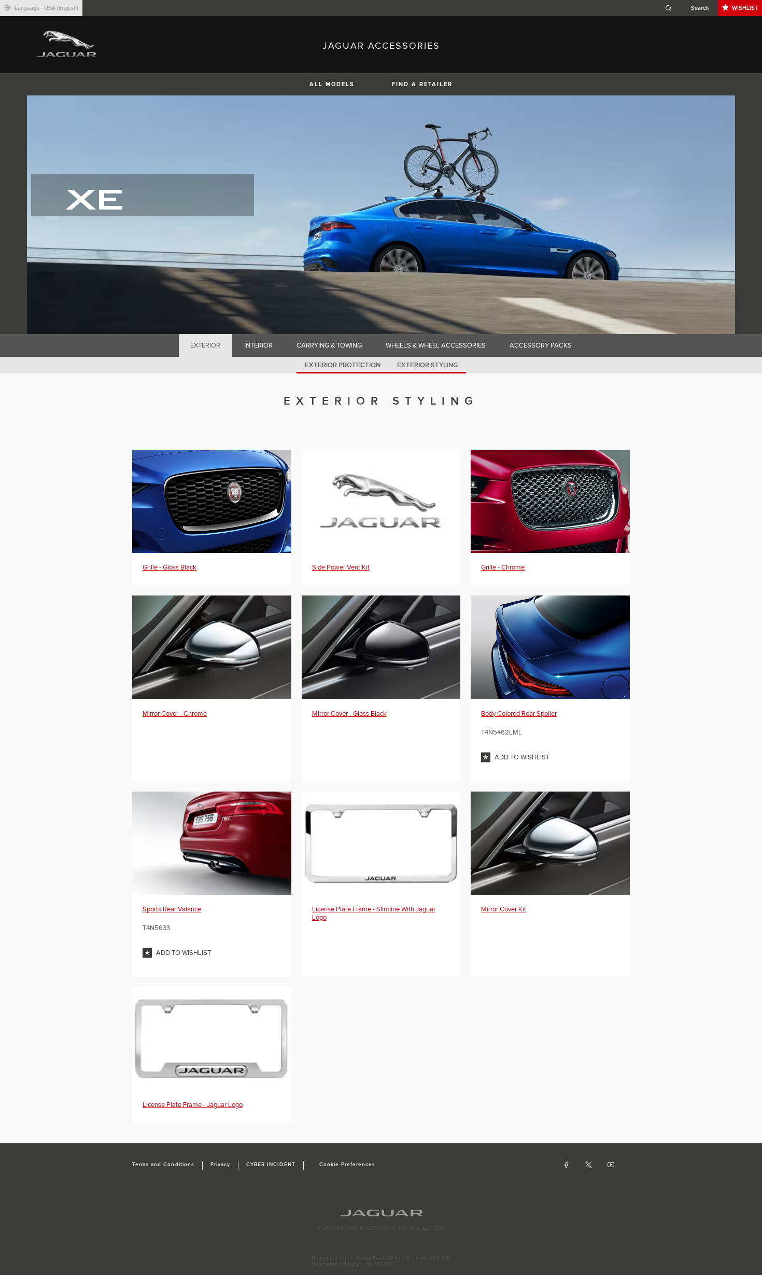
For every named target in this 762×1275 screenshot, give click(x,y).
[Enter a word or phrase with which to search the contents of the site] (690, 8)
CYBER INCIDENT (270, 1164)
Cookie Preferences (347, 1164)
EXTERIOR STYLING (427, 365)
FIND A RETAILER (422, 84)
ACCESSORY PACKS (541, 345)
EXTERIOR (205, 345)
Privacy (220, 1164)
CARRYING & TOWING (329, 345)
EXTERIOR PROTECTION (342, 365)
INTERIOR (258, 345)
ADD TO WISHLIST (522, 757)
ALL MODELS (332, 84)
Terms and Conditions (163, 1164)
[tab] (205, 345)
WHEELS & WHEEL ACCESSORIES (436, 345)
